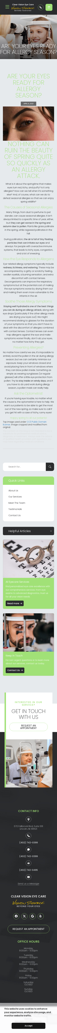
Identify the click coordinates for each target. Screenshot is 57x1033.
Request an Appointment (28, 727)
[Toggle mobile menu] (7, 7)
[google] (32, 916)
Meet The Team (16, 503)
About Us (13, 490)
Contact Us (14, 515)
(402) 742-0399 (28, 842)
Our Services (15, 496)
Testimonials (15, 509)
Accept (29, 1025)
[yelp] (41, 916)
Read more (13, 603)
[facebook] (16, 916)
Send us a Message (28, 884)
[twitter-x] (24, 916)
